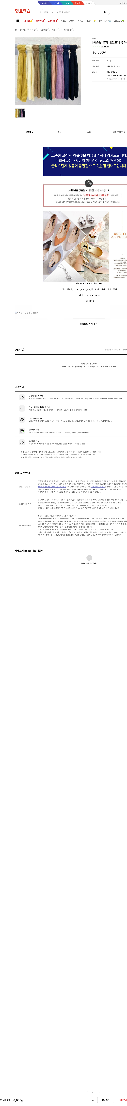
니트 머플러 (67, 29)
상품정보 (29, 132)
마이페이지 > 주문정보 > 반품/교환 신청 (52, 486)
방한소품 (43, 29)
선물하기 (105, 1099)
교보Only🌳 (119, 20)
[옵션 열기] (93, 1092)
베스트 (63, 20)
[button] (100, 46)
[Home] (16, 30)
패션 (33, 29)
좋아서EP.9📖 (105, 20)
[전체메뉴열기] (17, 20)
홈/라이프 (22, 29)
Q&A (89, 132)
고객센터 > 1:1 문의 (98, 486)
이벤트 (80, 20)
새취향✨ (28, 20)
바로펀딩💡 (91, 20)
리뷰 (59, 132)
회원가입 (123, 3)
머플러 (54, 29)
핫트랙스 (47, 12)
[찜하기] (93, 1100)
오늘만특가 (52, 20)
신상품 (72, 20)
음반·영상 (40, 20)
